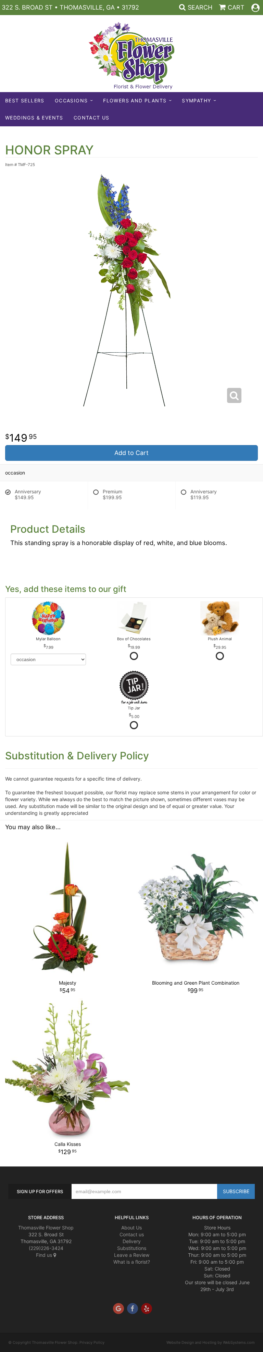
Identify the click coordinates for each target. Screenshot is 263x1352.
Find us (44, 1255)
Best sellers (25, 100)
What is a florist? (131, 1262)
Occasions (71, 100)
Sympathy (196, 100)
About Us (131, 1227)
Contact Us (92, 118)
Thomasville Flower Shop (46, 1227)
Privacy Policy (91, 1342)
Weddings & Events (34, 118)
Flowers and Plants (134, 100)
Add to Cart (131, 452)
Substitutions (131, 1248)
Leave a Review (131, 1255)
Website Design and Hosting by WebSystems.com (210, 1342)
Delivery (132, 1241)
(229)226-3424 (46, 1248)
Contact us (132, 1234)
